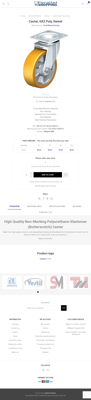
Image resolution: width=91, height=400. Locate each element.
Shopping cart (45, 348)
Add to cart (48, 175)
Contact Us (45, 212)
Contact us (15, 328)
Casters (43, 259)
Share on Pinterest (47, 198)
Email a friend (51, 198)
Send (64, 308)
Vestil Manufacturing (51, 25)
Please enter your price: (45, 158)
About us (15, 352)
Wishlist (45, 352)
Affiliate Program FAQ (75, 328)
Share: (45, 194)
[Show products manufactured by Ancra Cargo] (12, 282)
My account (45, 324)
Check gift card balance (45, 340)
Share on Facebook (43, 198)
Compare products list (45, 344)
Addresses (45, 332)
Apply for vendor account (76, 324)
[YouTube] (48, 370)
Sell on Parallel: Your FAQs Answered (76, 333)
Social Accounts (15, 340)
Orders (45, 328)
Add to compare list (47, 101)
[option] (12, 282)
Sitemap (15, 324)
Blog (15, 336)
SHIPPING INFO (34, 206)
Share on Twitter (39, 198)
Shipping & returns (15, 344)
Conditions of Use (15, 348)
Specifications (57, 206)
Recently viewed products (45, 336)
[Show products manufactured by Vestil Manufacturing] (34, 282)
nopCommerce (50, 393)
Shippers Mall (49, 131)
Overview (14, 206)
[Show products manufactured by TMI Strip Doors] (79, 282)
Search (15, 332)
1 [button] (38, 292)
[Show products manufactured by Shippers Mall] (57, 282)
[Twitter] (43, 370)
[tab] (14, 206)
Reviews (77, 206)
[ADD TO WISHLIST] (65, 174)
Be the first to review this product (45, 97)
